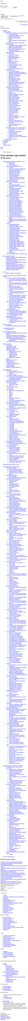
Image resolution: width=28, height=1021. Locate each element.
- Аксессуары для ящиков (14, 420)
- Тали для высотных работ (15, 642)
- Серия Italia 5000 (13, 429)
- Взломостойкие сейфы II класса (16, 242)
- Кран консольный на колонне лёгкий (18, 508)
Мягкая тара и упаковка (14, 76)
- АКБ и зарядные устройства (15, 562)
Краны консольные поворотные (16, 94)
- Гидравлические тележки (12, 707)
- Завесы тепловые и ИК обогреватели (18, 832)
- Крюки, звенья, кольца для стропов (17, 728)
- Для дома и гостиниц (11, 346)
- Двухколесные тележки (14, 668)
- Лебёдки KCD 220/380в (14, 513)
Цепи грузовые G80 (13, 117)
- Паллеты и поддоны (11, 445)
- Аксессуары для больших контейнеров (18, 377)
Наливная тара (12, 77)
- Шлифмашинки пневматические (16, 813)
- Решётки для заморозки (14, 450)
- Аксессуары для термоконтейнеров (17, 443)
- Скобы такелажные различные (16, 731)
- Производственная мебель (12, 195)
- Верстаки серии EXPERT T (15, 200)
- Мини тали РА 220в (11, 531)
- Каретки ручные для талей (15, 684)
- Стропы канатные (13, 582)
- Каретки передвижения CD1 (16, 683)
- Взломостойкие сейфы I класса (16, 241)
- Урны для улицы (13, 459)
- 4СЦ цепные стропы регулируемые (17, 608)
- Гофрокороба (9, 329)
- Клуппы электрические (14, 773)
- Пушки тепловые (13, 844)
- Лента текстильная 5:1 (14, 738)
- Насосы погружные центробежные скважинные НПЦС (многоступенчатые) (15, 265)
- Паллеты (11, 373)
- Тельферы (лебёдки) (14, 694)
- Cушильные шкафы (13, 198)
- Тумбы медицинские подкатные (16, 178)
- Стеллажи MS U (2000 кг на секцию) (17, 295)
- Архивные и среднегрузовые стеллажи (15, 277)
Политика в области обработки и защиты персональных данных (12, 903)
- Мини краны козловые (11, 519)
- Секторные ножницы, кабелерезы (17, 780)
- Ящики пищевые (13, 437)
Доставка (5, 142)
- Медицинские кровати (14, 171)
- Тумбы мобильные (13, 192)
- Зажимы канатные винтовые (16, 726)
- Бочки (10, 394)
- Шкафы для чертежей (14, 194)
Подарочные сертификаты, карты (11, 972)
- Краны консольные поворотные (13, 507)
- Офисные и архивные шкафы (16, 190)
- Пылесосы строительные (15, 845)
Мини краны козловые (14, 96)
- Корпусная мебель (10, 350)
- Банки (10, 391)
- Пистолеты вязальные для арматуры (17, 840)
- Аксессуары (9, 345)
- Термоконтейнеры (13, 444)
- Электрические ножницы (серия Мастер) (16, 341)
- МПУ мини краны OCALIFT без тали (18, 522)
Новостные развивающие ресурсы (11, 464)
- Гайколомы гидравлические (15, 770)
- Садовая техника (10, 814)
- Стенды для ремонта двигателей (16, 549)
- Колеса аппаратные (13, 497)
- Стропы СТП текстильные (15, 615)
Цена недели (9, 967)
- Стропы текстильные (14, 583)
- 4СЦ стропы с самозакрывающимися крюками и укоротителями (18, 605)
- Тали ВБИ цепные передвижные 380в (18, 641)
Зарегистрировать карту (8, 921)
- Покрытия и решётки (14, 449)
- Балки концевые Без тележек (16, 469)
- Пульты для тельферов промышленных (18, 556)
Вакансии (5, 897)
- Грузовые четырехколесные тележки (17, 667)
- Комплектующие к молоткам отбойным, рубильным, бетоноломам (17, 804)
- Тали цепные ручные (11, 657)
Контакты (5, 141)
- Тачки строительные (14, 848)
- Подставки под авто (14, 546)
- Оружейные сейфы (13, 225)
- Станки (11, 846)
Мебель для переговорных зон (16, 68)
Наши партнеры (7, 906)
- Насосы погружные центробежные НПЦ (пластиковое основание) (16, 260)
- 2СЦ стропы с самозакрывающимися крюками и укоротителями (18, 597)
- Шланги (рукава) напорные (12, 269)
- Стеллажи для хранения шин (16, 298)
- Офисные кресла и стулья (15, 351)
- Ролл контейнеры (13, 720)
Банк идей (5, 905)
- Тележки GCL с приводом (15, 688)
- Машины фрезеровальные (15, 837)
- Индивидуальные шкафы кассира (17, 186)
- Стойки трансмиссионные (15, 550)
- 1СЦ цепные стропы (14, 592)
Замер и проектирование (9, 938)
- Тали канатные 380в (11, 618)
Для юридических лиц (8, 918)
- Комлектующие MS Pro (14, 286)
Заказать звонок (4, 17)
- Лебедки (11, 482)
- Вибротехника (12, 827)
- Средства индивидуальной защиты (14, 441)
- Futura (10, 417)
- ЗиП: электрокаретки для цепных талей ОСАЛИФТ (17, 679)
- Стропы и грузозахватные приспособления (16, 574)
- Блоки (10, 576)
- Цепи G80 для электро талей (16, 656)
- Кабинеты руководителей (12, 348)
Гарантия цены (9, 980)
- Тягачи (10, 571)
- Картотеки (11, 187)
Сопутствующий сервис (11, 138)
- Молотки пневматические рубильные (18, 808)
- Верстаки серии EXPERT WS (16, 202)
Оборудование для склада (15, 79)
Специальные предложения (15, 64)
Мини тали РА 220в (13, 99)
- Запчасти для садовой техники (16, 758)
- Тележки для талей (13, 490)
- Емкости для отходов (11, 452)
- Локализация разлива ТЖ (15, 461)
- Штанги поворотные (14, 542)
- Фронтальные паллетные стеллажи (14, 313)
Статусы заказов (7, 946)
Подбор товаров (7, 939)
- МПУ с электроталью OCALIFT (16, 528)
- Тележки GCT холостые (14, 689)
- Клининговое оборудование (13, 784)
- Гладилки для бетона (14, 830)
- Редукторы (11, 487)
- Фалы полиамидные (14, 733)
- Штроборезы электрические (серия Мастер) (16, 336)
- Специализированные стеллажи (13, 317)
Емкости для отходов (13, 85)
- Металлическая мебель (11, 181)
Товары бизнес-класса (11, 979)
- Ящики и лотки (13, 374)
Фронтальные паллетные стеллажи (17, 48)
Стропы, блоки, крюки (14, 109)
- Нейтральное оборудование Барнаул (17, 312)
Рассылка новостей (7, 990)
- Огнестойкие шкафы (14, 189)
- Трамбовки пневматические (15, 812)
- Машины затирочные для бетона (16, 835)
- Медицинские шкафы (14, 174)
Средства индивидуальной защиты (17, 82)
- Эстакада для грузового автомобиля (17, 573)
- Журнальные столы (11, 347)
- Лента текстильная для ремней (16, 742)
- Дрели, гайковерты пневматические (17, 802)
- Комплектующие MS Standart (16, 287)
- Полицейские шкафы (14, 227)
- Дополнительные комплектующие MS (18, 282)
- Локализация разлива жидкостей (16, 400)
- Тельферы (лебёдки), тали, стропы (14, 690)
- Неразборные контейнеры (15, 378)
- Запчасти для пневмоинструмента (17, 757)
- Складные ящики (13, 432)
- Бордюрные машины (14, 824)
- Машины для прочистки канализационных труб (15, 793)
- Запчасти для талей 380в (15, 632)
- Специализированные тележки (16, 669)
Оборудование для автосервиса (16, 100)
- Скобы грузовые (13, 613)
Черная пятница (9, 981)
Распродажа (8, 965)
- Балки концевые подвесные (15, 471)
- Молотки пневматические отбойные (17, 807)
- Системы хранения (10, 362)
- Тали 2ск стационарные (14, 635)
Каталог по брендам (8, 953)
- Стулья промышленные (14, 214)
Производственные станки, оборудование (15, 127)
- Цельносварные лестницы (15, 706)
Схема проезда (24, 24)
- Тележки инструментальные (15, 215)
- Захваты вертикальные (14, 493)
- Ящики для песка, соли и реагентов (17, 434)
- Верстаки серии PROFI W (15, 206)
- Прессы (11, 779)
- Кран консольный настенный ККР (17, 509)
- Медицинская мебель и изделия (13, 166)
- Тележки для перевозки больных (16, 177)
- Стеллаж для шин (13, 319)
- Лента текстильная (10, 737)
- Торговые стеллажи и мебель (13, 301)
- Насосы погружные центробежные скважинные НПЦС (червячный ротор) (15, 268)
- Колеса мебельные (13, 502)
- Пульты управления (13, 486)
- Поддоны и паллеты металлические (17, 719)
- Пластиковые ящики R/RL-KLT (16, 422)
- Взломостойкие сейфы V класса (16, 246)
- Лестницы (8, 703)
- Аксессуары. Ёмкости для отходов (17, 460)
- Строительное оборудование (13, 819)
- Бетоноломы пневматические (16, 801)
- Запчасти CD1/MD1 (13, 619)
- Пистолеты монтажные (14, 811)
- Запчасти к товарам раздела (15, 771)
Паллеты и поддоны (13, 84)
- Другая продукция (10, 162)
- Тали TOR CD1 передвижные (16, 626)
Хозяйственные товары (8, 328)
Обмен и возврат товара (8, 944)
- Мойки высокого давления (15, 797)
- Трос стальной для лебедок (15, 518)
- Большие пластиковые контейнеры (14, 375)
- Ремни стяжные (13, 581)
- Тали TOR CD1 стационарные (16, 627)
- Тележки (11, 570)
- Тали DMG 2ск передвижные (16, 636)
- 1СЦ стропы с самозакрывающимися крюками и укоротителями (18, 590)
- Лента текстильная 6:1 (14, 739)
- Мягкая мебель (9, 361)
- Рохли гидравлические (11, 557)
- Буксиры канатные (13, 577)
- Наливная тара (9, 389)
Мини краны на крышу (14, 98)
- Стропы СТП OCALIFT (14, 614)
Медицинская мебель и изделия (16, 35)
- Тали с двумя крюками (14, 651)
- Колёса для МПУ (13, 520)
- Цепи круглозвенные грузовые (16, 735)
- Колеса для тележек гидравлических (17, 501)
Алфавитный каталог (8, 952)
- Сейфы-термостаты (13, 176)
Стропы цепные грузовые (15, 108)
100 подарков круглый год (12, 970)
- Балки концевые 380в (11, 467)
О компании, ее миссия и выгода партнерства (14, 896)
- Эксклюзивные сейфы (14, 229)
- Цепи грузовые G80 (11, 695)
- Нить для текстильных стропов (16, 743)
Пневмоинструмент (13, 132)
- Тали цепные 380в (10, 631)
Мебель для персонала (14, 61)
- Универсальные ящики (14, 433)
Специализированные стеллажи (16, 51)
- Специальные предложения (12, 363)
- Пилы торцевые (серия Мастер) (13, 273)
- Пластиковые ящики (11, 416)
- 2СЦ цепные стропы (14, 599)
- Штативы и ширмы (13, 179)
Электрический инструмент (9, 331)
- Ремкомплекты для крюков (15, 730)
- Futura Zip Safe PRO (13, 418)
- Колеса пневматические (14, 503)
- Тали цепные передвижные (15, 655)
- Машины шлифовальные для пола (17, 838)
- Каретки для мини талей (15, 533)
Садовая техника (13, 133)
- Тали (10, 488)
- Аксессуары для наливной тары (16, 390)
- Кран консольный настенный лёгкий (18, 510)
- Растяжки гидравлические (15, 547)
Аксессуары (11, 53)
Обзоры (5, 957)
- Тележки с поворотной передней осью (18, 674)
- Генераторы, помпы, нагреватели (17, 828)
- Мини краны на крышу (11, 530)
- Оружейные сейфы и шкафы (16, 226)
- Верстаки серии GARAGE (15, 203)
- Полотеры (11, 798)
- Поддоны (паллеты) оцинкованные (17, 717)
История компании (7, 901)
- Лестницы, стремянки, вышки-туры (17, 704)
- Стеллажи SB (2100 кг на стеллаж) (17, 296)
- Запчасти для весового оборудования (18, 746)
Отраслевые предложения (9, 956)
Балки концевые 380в (14, 88)
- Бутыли (11, 395)
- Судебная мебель (10, 366)
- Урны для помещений (14, 458)
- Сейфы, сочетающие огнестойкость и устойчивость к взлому (18, 231)
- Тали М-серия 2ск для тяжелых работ (18, 645)
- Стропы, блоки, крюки (11, 609)
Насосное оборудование (8, 256)
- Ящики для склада (13, 415)
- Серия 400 (11, 427)
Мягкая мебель (12, 62)
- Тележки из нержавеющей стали (16, 673)
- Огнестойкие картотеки (14, 235)
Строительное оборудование (15, 135)
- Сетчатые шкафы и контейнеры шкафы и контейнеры (16, 722)
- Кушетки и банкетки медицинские (17, 168)
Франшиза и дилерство (8, 909)
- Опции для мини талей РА (15, 540)
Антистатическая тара (14, 71)
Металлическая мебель (14, 36)
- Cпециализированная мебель (16, 197)
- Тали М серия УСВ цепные (15, 643)
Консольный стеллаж (14, 50)
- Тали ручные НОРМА (14, 659)
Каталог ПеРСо (6, 31)
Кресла (10, 60)
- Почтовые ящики (13, 165)
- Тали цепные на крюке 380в (15, 653)
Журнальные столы (13, 56)
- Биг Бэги (11, 388)
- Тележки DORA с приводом (15, 685)
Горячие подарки (10, 969)
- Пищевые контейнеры (14, 401)
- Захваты (8, 492)
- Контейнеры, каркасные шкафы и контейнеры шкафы (16, 711)
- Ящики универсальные (14, 439)
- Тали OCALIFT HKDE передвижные (18, 625)
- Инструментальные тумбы (15, 208)
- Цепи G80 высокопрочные (15, 700)
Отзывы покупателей (8, 912)
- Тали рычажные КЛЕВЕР (15, 662)
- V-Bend (11, 854)
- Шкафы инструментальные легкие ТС (18, 219)
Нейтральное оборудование (15, 47)
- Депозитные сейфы (13, 248)
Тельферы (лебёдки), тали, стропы (17, 116)
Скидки (5, 964)
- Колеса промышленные (14, 504)
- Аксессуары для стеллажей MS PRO (17, 279)
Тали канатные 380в (13, 110)
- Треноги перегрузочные (14, 491)
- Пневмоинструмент (11, 800)
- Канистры (11, 399)
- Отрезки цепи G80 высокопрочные (17, 699)
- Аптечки (11, 167)
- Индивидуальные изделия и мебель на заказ (16, 253)
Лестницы (11, 119)
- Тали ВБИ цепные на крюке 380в (17, 640)
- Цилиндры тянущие (14, 552)
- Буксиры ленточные (14, 578)
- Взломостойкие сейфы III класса (16, 243)
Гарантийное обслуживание (9, 945)
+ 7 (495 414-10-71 (7, 997)
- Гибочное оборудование (14, 829)
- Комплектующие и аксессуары (16, 404)
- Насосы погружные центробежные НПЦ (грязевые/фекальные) (16, 258)
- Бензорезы (11, 822)
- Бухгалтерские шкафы (14, 184)
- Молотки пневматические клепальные (18, 806)
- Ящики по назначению (14, 438)
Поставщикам (6, 899)
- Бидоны (11, 393)
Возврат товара (6, 924)
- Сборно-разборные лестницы (16, 705)
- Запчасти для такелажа (14, 763)
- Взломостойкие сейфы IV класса (16, 245)
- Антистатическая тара (11, 370)
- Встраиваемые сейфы (14, 240)
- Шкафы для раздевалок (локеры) (16, 193)
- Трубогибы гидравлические (15, 782)
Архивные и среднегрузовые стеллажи (18, 45)
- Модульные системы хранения (16, 421)
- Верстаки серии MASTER (15, 204)
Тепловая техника (7, 324)
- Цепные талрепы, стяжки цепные (17, 736)
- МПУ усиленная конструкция (16, 529)
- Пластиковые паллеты (14, 447)
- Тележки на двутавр (11, 675)
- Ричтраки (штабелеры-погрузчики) (17, 566)
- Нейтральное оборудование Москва (17, 311)
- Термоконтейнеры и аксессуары (13, 442)
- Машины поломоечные (14, 796)
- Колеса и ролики (10, 496)
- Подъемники (12, 565)
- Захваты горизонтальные (15, 494)
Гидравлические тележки (14, 120)
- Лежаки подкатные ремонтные (16, 545)
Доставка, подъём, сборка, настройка (11, 940)
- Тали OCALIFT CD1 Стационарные (17, 621)
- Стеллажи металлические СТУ (16, 300)
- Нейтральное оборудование (12, 309)
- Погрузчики (12, 563)
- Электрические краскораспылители (14, 337)
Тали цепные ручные (14, 112)
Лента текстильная (13, 125)
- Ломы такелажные (13, 483)
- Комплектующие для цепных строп (17, 611)
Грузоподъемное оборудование (16, 90)
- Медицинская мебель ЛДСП (15, 170)
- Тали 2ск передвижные (14, 634)
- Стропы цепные (13, 584)
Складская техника (13, 104)
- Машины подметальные (14, 795)
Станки (5, 271)
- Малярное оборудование (15, 834)
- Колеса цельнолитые (14, 506)
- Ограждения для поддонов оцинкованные (15, 713)
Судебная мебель (13, 67)
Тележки (11, 114)
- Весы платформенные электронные (17, 477)
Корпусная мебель (13, 58)
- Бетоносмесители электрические (16, 823)
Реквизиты (5, 929)
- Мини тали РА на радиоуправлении (17, 534)
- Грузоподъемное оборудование (13, 478)
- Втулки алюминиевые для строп (16, 725)
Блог (4, 143)
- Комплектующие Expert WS (15, 210)
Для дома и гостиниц (14, 55)
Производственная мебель (15, 37)
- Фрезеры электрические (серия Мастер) (15, 335)
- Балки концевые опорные (15, 470)
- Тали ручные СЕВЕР (14, 661)
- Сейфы (8, 222)
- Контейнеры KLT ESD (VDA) (16, 372)
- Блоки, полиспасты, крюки (15, 610)
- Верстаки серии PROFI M (15, 205)
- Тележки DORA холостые (15, 687)
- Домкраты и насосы (14, 480)
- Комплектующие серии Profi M (16, 211)
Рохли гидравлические (14, 103)
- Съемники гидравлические (15, 781)
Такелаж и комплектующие (15, 124)
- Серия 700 (11, 428)
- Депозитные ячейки (14, 237)
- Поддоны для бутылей (14, 448)
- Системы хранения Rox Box (15, 431)
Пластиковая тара (10, 69)
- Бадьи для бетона (13, 821)
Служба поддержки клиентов (10, 922)
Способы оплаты (7, 140)
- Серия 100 (11, 423)
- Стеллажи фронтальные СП (15, 314)
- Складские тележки (13, 411)
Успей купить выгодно (11, 973)
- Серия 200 (11, 425)
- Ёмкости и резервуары (14, 397)
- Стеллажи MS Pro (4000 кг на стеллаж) (18, 291)
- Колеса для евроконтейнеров (16, 499)
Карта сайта (6, 911)
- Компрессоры (12, 833)
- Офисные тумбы (13, 353)
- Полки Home (12, 356)
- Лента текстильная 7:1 (14, 741)
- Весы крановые (13, 476)
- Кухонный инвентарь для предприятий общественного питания (15, 381)
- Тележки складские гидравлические (17, 558)
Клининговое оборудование (15, 131)
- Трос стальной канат (14, 616)
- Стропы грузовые (13, 691)
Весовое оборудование (14, 89)
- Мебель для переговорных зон (13, 367)
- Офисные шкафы (13, 354)
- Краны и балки (12, 481)
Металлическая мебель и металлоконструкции (16, 32)
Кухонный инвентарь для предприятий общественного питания (18, 74)
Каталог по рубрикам (8, 955)
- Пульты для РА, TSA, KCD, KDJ (16, 555)
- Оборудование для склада (12, 409)
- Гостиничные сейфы (14, 238)
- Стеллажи (11, 412)
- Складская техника (10, 561)
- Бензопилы (11, 816)
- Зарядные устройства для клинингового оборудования (15, 788)
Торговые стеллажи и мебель (15, 46)
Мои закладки (6, 988)
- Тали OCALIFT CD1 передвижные (17, 620)
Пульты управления (13, 101)
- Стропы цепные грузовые (12, 586)
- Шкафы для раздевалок (14, 357)
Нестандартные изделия (14, 78)
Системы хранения (13, 63)
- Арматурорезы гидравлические (16, 769)
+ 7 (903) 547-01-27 (7, 998)
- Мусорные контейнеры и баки (16, 457)
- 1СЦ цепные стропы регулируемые (17, 593)
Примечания (6, 941)
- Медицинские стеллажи (14, 172)
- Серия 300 (11, 426)
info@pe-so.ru (6, 1001)
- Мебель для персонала (11, 359)
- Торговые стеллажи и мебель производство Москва (16, 305)
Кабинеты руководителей (15, 57)
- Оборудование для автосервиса (13, 544)
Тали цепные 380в (13, 111)
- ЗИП (7, 744)
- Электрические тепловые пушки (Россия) (16, 325)
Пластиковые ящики (13, 80)
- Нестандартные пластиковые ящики (17, 407)
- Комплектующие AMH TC (15, 209)
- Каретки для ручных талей (15, 658)
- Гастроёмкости (12, 383)
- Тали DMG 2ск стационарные (16, 637)
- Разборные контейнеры (14, 379)
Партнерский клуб (7, 919)
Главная (5, 30)
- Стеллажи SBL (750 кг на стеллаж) (17, 297)
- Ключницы (11, 163)
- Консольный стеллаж (11, 316)
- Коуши (10, 727)
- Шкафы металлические (14, 413)
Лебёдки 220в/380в (13, 95)
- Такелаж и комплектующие (12, 723)
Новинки (5, 951)
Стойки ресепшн (13, 66)
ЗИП (10, 126)
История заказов (7, 987)
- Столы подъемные (13, 568)
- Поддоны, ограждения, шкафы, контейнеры (16, 709)
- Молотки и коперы (13, 839)
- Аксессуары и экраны (14, 199)
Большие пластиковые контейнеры (17, 72)
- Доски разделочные (13, 384)
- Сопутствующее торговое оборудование (15, 308)
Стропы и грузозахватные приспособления (15, 106)
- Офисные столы (13, 352)
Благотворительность (8, 907)
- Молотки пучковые (13, 810)
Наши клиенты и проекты (9, 900)
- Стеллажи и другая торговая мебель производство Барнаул (17, 303)
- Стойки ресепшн (10, 364)
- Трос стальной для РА (14, 541)
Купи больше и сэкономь (12, 974)
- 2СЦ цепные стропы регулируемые (17, 600)
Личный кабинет (7, 144)
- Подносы (11, 385)
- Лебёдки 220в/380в (10, 512)
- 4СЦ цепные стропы (14, 606)
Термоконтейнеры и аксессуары (16, 83)
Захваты (11, 92)
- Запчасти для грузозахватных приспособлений (16, 750)
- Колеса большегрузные (14, 498)
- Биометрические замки (14, 224)
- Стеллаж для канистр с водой (16, 318)
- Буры (10, 826)
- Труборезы (11, 849)
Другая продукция (13, 34)
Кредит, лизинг (6, 928)
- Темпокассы (12, 252)
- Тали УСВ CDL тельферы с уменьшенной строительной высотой (17, 629)
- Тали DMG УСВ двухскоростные (17, 639)
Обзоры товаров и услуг (9, 926)
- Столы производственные (15, 213)
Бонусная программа (8, 975)
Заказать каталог (7, 936)
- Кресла (8, 358)
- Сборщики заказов (13, 567)
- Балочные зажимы (13, 677)
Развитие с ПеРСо (10, 968)
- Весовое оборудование (11, 475)
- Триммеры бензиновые (14, 818)
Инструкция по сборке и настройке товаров (13, 927)
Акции (4, 963)
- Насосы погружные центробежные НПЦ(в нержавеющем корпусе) (16, 263)
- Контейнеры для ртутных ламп (16, 455)
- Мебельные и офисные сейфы (16, 236)
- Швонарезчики (12, 850)
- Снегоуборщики (13, 817)
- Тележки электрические (14, 560)
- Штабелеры (12, 572)
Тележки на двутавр (13, 115)
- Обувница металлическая (15, 188)
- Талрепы (11, 732)
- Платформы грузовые (14, 485)
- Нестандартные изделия (12, 402)
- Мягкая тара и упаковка (12, 386)
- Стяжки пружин (13, 551)
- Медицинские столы (14, 173)
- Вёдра (10, 396)
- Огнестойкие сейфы (14, 234)
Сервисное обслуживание (9, 935)
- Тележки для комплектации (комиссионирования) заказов (15, 671)
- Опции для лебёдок (13, 517)
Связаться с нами (7, 910)
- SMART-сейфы (12, 247)
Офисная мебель (10, 52)
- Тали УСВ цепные (13, 652)
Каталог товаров (7, 923)
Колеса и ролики (12, 93)
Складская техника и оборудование (14, 87)
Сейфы (10, 39)
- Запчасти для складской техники (16, 759)
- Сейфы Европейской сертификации (17, 232)
